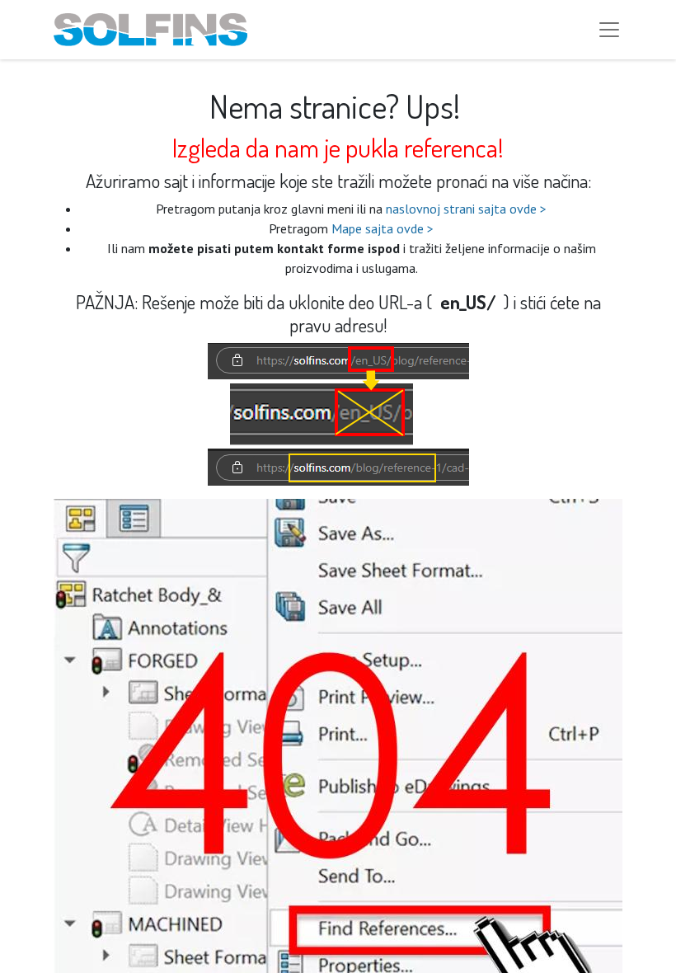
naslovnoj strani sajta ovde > (466, 208)
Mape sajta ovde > (382, 228)
